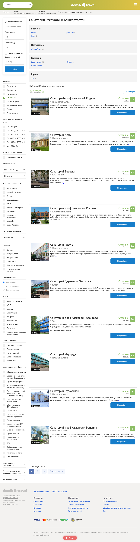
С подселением (12, 286)
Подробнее (122, 112)
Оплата (106, 505)
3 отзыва (126, 174)
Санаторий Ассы (60, 134)
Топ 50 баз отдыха (59, 491)
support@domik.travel (11, 495)
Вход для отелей (75, 511)
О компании (38, 501)
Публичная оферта (110, 501)
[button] (33, 106)
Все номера (10, 282)
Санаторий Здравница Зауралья (70, 281)
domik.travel (15, 490)
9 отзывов (125, 137)
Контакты (37, 505)
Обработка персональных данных (117, 508)
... (133, 107)
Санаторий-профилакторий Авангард (74, 317)
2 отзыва (126, 356)
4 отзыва (126, 210)
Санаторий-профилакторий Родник (73, 98)
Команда (37, 508)
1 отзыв (126, 100)
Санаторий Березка (62, 171)
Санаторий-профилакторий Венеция (73, 427)
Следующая (55, 471)
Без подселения (12, 290)
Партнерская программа (78, 508)
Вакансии (37, 511)
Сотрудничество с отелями (79, 501)
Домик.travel (83, 5)
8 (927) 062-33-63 (10, 498)
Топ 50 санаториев (41, 491)
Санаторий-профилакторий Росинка (73, 208)
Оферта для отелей (76, 505)
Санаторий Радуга (61, 244)
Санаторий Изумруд (63, 354)
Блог (105, 511)
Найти (14, 69)
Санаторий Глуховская (64, 391)
